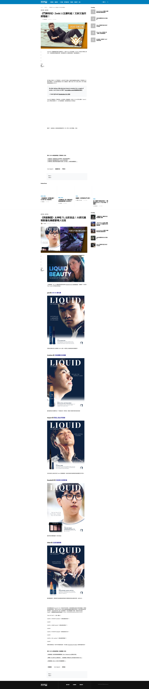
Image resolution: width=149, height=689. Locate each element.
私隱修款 (74, 684)
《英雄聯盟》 (49, 666)
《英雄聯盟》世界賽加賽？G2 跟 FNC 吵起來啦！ (48, 198)
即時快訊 (63, 666)
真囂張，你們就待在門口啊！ (83, 198)
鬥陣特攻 (45, 7)
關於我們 (67, 684)
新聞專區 (59, 197)
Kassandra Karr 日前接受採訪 (71, 284)
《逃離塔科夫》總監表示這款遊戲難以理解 (101, 217)
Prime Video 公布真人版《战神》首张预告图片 (101, 33)
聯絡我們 (81, 684)
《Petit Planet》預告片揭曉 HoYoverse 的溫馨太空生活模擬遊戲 (102, 224)
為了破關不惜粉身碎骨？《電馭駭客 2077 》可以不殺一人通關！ (100, 202)
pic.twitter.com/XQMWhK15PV (73, 90)
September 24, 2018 (64, 94)
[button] (104, 2)
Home (42, 7)
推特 (74, 80)
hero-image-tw (50, 168)
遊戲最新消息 (57, 168)
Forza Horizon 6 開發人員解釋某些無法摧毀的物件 (102, 12)
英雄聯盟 (46, 214)
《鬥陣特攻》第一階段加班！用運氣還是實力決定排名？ (65, 200)
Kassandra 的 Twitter (72, 644)
